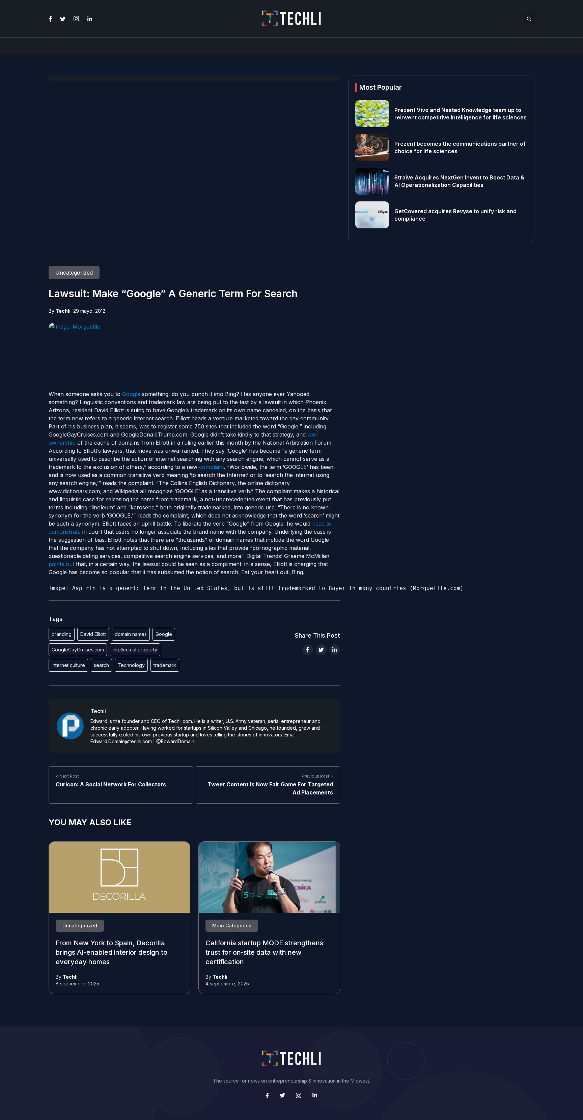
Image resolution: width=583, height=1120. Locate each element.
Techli (63, 311)
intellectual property (135, 649)
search (101, 665)
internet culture (68, 665)
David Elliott (93, 634)
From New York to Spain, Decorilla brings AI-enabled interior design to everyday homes (111, 952)
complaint (211, 467)
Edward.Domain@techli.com (121, 741)
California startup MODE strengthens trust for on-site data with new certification (264, 952)
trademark (165, 665)
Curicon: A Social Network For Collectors (111, 784)
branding (62, 634)
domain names (131, 634)
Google (131, 394)
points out (61, 564)
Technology (131, 665)
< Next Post (67, 776)
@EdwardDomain (175, 741)
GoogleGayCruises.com (78, 649)
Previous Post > (317, 776)
